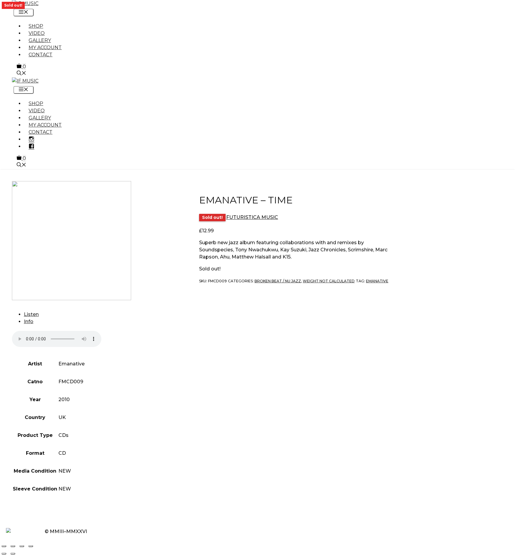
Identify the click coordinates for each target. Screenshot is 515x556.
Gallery (40, 40)
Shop (36, 26)
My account (45, 47)
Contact (40, 54)
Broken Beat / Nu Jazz (278, 281)
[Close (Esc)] (30, 546)
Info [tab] (28, 321)
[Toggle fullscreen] (12, 546)
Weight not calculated (329, 281)
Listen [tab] (31, 314)
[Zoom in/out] (3, 546)
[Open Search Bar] (21, 74)
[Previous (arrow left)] (3, 554)
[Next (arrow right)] (12, 554)
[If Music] (25, 3)
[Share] (21, 546)
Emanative (377, 281)
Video (37, 33)
